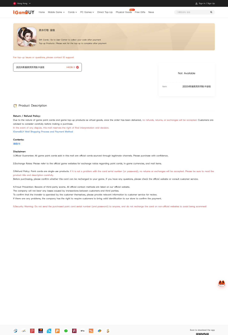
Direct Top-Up (105, 12)
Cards (71, 12)
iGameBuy (23, 12)
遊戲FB (16, 143)
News (151, 12)
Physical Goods (124, 12)
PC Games (86, 12)
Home (42, 12)
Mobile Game (55, 12)
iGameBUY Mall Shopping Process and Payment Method (43, 131)
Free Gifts (140, 12)
